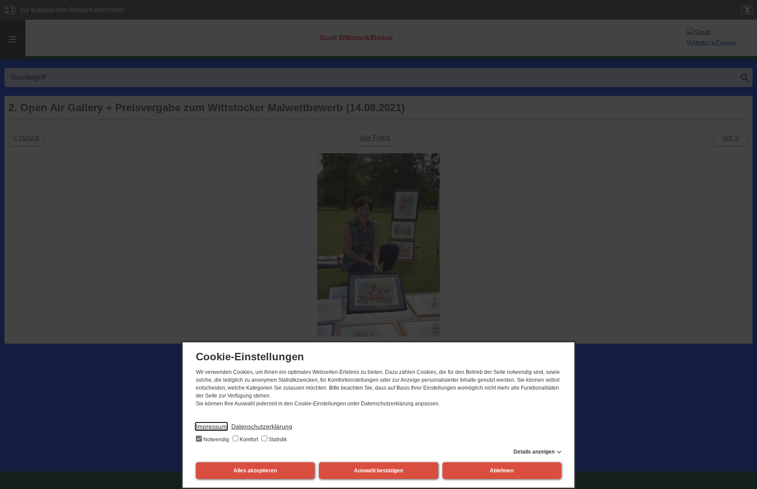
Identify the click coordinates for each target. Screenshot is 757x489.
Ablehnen (501, 471)
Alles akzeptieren (255, 471)
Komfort (248, 439)
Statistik (277, 439)
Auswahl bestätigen (378, 471)
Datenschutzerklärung (261, 426)
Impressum (211, 426)
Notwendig (216, 439)
